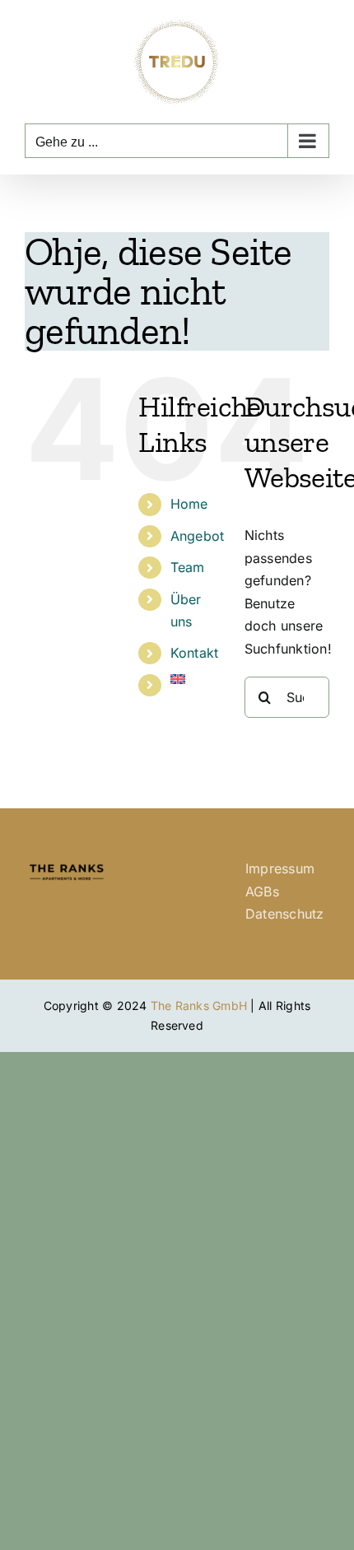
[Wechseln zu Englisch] (195, 679)
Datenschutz (284, 913)
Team (187, 567)
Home (189, 504)
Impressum (279, 868)
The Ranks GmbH (199, 1005)
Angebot (197, 536)
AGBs (262, 891)
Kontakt (194, 653)
